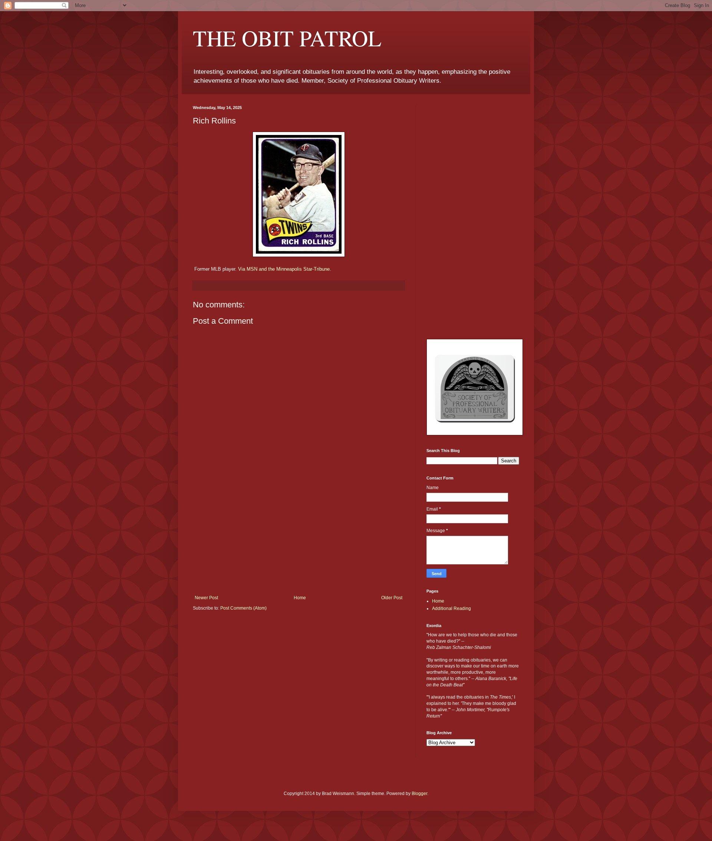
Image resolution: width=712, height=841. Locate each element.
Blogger (419, 793)
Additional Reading (451, 608)
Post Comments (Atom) (243, 608)
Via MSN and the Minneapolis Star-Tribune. (284, 269)
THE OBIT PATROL (287, 38)
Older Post (391, 597)
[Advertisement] (298, 539)
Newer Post (206, 597)
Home (300, 597)
